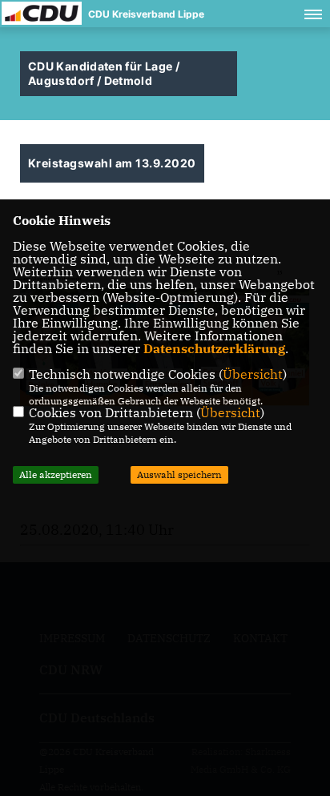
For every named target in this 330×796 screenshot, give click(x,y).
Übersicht (253, 374)
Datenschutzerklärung (214, 348)
